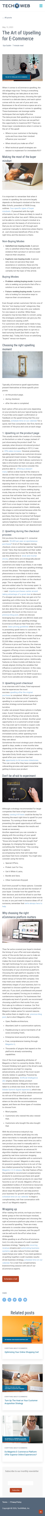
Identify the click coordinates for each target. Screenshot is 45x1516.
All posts (8, 18)
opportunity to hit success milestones (22, 760)
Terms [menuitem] (4, 1502)
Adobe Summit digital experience (16, 1089)
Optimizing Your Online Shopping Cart (22, 1352)
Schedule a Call (10, 1279)
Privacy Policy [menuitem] (15, 1502)
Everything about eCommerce (16, 1348)
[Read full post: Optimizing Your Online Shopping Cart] (22, 1330)
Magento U (10, 1044)
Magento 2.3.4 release (12, 1170)
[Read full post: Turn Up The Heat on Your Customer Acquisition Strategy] (22, 1378)
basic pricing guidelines (18, 626)
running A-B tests (16, 814)
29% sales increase (12, 451)
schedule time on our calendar (24, 421)
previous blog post (10, 615)
